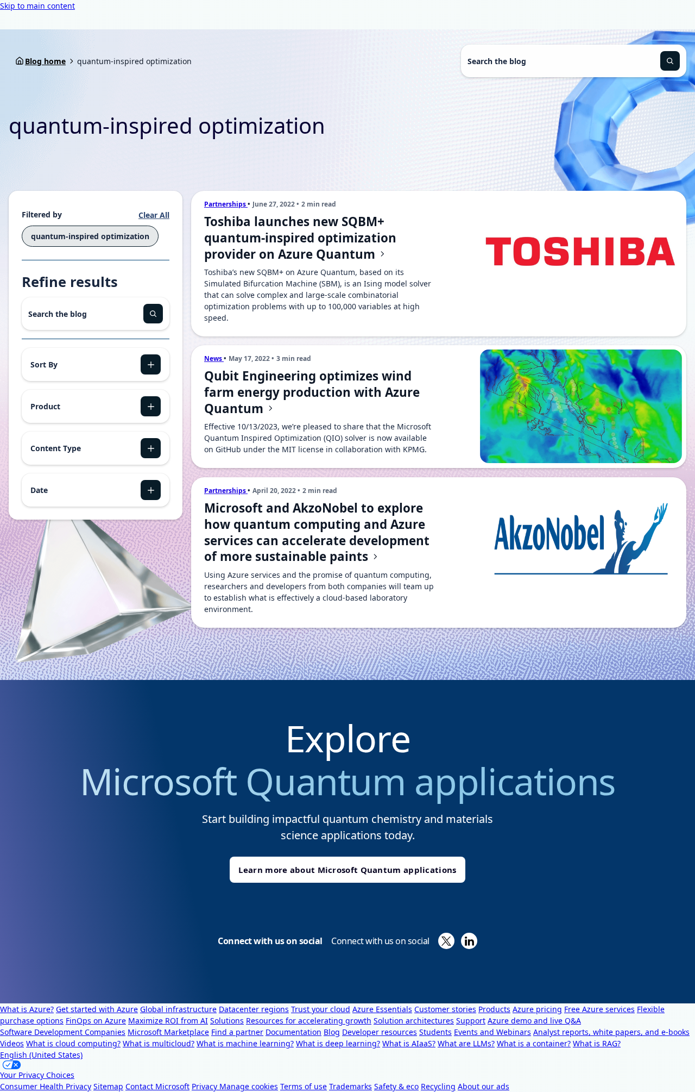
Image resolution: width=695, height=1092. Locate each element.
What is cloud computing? (73, 1043)
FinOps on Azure (96, 1020)
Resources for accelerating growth (308, 1020)
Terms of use (303, 1086)
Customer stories (445, 1009)
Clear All (153, 215)
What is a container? (534, 1043)
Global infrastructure (178, 1009)
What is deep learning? (338, 1043)
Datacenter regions (254, 1009)
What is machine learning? (245, 1043)
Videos (12, 1043)
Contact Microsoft (157, 1086)
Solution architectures (414, 1020)
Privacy (205, 1086)
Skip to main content (37, 6)
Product (45, 406)
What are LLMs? (466, 1043)
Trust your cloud (320, 1009)
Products (494, 1009)
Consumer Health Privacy (45, 1086)
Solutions (227, 1020)
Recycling (438, 1086)
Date (39, 490)
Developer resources (379, 1032)
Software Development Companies (62, 1032)
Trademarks (350, 1086)
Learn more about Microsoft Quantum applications (347, 869)
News (214, 358)
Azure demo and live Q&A (534, 1020)
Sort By (44, 364)
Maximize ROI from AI (168, 1020)
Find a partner (237, 1032)
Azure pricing (537, 1009)
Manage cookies (248, 1086)
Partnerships (226, 204)
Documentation (293, 1032)
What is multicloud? (158, 1043)
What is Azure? (27, 1009)
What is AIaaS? (408, 1043)
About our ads (483, 1086)
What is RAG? (597, 1043)
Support (470, 1020)
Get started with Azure (97, 1009)
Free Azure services (599, 1009)
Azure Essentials (382, 1009)
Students (435, 1032)
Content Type (55, 448)
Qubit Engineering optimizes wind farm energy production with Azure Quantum (312, 392)
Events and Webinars (492, 1032)
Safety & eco (396, 1086)
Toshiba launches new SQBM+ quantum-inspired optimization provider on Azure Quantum (300, 238)
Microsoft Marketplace (168, 1032)
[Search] (670, 61)
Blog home (45, 61)
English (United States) (41, 1055)
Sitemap (108, 1086)
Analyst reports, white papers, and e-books (611, 1032)
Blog (332, 1032)
